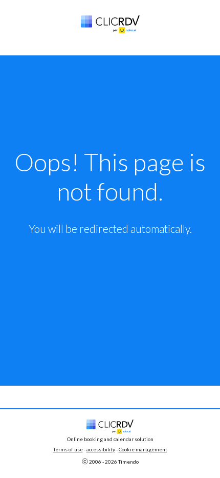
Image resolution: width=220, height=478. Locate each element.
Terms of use (68, 449)
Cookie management (143, 449)
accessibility (100, 449)
